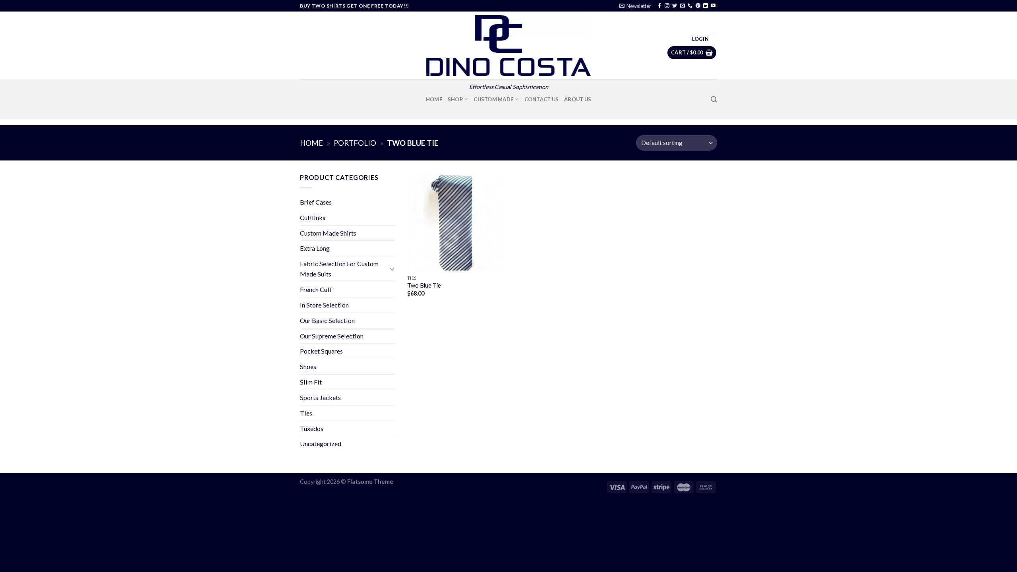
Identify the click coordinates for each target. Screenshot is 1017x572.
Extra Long (315, 248)
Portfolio (355, 143)
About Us (577, 99)
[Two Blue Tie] (456, 221)
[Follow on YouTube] (713, 6)
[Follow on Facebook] (659, 6)
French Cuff (316, 289)
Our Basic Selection (327, 320)
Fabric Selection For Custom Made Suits (339, 269)
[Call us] (690, 6)
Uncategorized (320, 443)
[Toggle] (392, 269)
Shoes (308, 366)
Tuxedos (311, 428)
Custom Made (493, 99)
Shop (455, 99)
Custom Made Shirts (328, 233)
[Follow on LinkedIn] (705, 6)
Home (434, 99)
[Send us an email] (682, 6)
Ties (306, 413)
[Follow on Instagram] (667, 6)
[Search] (714, 99)
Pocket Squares (321, 351)
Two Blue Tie (424, 285)
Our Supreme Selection (331, 336)
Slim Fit (311, 382)
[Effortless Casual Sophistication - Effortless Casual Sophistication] (508, 45)
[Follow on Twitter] (674, 6)
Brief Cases (316, 202)
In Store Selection (324, 305)
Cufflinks (312, 217)
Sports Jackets (320, 397)
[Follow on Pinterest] (698, 6)
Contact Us (541, 99)
